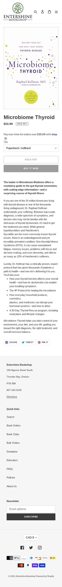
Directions (12, 396)
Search (10, 416)
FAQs (10, 468)
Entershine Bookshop (25, 576)
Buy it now (31, 168)
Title (6, 142)
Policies (11, 477)
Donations (12, 451)
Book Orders (14, 425)
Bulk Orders (13, 442)
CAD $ (30, 537)
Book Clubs (13, 434)
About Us (12, 486)
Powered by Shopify (45, 576)
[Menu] (56, 11)
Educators (12, 460)
